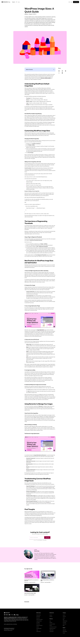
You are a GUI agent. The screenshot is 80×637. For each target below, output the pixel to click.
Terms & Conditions (40, 540)
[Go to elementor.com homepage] (5, 2)
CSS (33, 427)
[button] (59, 71)
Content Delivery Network (47, 487)
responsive (50, 122)
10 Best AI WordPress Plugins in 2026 (30, 593)
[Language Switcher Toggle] (69, 2)
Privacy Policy (44, 540)
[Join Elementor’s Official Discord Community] (9, 614)
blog (9, 2)
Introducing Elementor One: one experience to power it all (31, 580)
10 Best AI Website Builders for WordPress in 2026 (47, 580)
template (47, 502)
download (37, 395)
